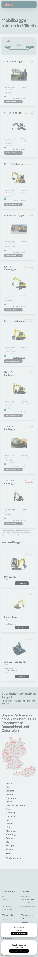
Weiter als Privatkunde (19, 933)
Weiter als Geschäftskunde (19, 951)
